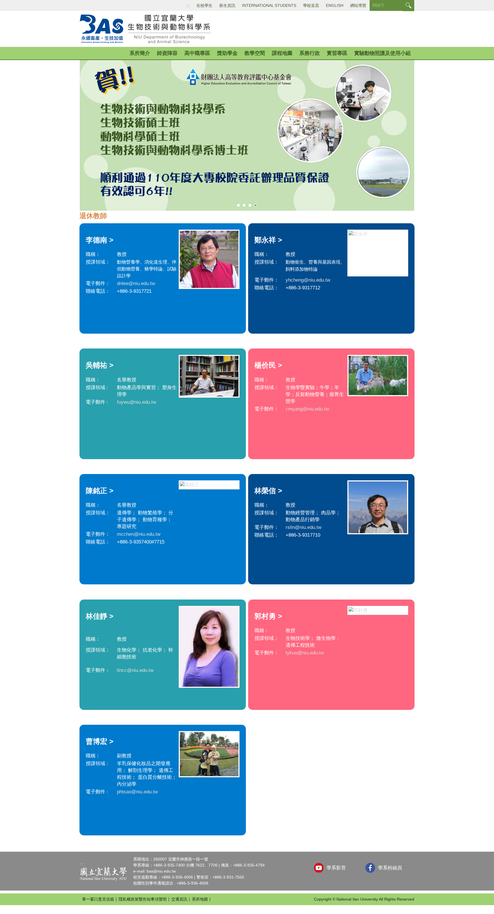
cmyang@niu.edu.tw (307, 409)
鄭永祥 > (268, 240)
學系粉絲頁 (390, 868)
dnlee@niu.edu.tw (136, 283)
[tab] (238, 205)
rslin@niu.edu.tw (303, 527)
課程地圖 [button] (282, 53)
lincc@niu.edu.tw (135, 670)
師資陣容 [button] (167, 53)
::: (188, 5)
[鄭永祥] (377, 253)
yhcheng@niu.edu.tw (308, 280)
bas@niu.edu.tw (161, 871)
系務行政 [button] (309, 53)
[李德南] (209, 259)
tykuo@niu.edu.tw (305, 653)
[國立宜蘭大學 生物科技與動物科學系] (147, 28)
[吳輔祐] (209, 376)
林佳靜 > (99, 616)
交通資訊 (179, 899)
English (334, 5)
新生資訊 (227, 5)
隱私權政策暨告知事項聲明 (143, 899)
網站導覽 (358, 5)
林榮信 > (268, 491)
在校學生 (204, 5)
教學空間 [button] (254, 53)
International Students (269, 5)
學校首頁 (311, 5)
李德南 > (99, 240)
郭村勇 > (268, 616)
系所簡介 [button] (140, 53)
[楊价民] (377, 375)
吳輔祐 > (99, 365)
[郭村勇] (377, 610)
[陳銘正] (209, 484)
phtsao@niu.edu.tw (137, 791)
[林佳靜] (209, 647)
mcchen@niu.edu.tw (138, 534)
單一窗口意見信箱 (98, 899)
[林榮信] (377, 507)
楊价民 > (268, 365)
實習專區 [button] (337, 53)
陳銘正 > (99, 491)
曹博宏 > (99, 741)
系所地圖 (200, 899)
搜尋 (408, 5)
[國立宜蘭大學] (103, 873)
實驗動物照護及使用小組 (382, 53)
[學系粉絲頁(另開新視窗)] (370, 868)
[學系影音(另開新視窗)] (319, 868)
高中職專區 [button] (197, 53)
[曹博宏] (209, 754)
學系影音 (336, 868)
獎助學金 (227, 53)
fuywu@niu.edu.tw (136, 402)
